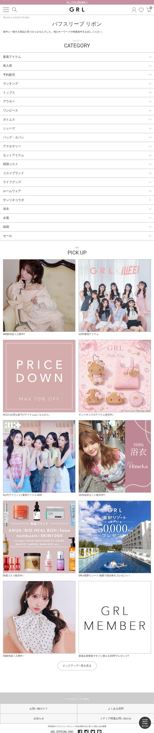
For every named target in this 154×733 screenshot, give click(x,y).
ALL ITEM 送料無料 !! (77, 2)
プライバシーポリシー (66, 726)
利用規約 (51, 726)
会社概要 (102, 726)
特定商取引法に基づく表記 (87, 726)
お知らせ (38, 718)
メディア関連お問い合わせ (115, 718)
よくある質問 (116, 708)
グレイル (6, 17)
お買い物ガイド (38, 708)
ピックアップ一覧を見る (77, 665)
